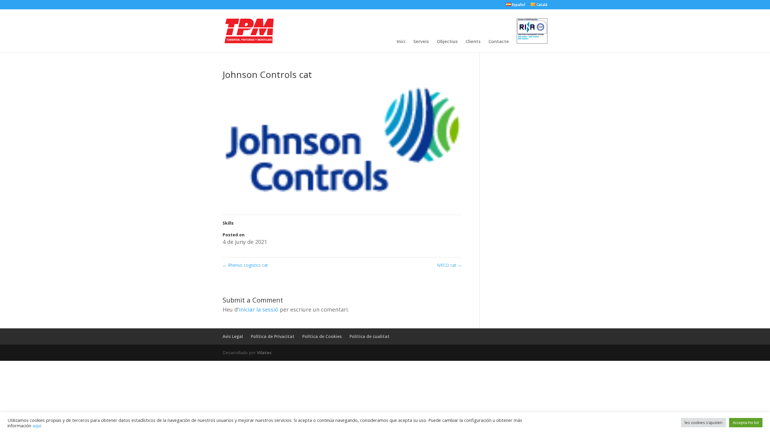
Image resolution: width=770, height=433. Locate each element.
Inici (401, 41)
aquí (36, 425)
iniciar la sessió (258, 309)
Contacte (498, 41)
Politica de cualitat (370, 336)
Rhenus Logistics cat (245, 265)
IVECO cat (449, 265)
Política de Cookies (322, 336)
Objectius (447, 41)
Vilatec (264, 352)
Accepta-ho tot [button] (746, 422)
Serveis (421, 41)
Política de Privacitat (272, 336)
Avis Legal (233, 336)
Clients (473, 41)
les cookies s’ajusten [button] (703, 422)
